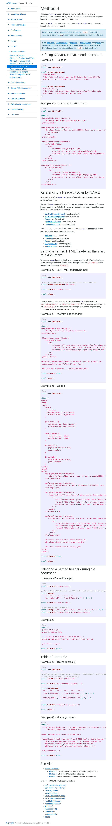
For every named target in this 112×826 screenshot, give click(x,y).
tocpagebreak (85, 43)
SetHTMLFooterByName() (55, 217)
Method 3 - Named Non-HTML (21, 64)
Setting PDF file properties (21, 88)
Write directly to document (21, 104)
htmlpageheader (52, 790)
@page (98, 43)
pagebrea (73, 43)
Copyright (10, 823)
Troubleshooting (17, 109)
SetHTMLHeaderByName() (55, 214)
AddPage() (51, 43)
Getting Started (16, 19)
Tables (13, 41)
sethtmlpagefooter (53, 224)
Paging (13, 46)
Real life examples (18, 99)
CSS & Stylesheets (18, 83)
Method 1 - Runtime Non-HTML (22, 58)
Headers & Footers (18, 52)
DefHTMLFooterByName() (55, 788)
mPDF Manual (11, 3)
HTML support (16, 36)
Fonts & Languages (18, 25)
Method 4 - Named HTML (20, 66)
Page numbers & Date (18, 69)
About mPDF (16, 9)
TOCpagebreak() (62, 43)
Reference (15, 115)
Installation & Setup (18, 14)
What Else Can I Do (18, 93)
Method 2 (53, 774)
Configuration (16, 30)
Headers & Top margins (19, 72)
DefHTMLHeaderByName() (55, 785)
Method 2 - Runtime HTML (20, 61)
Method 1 (53, 771)
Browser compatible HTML (20, 75)
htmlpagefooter (52, 793)
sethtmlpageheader (53, 222)
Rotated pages (15, 77)
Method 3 (53, 777)
